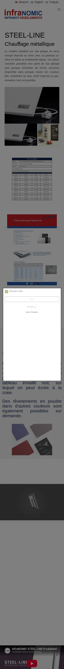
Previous (11, 110)
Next (53, 110)
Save (32, 299)
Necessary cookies (16, 291)
